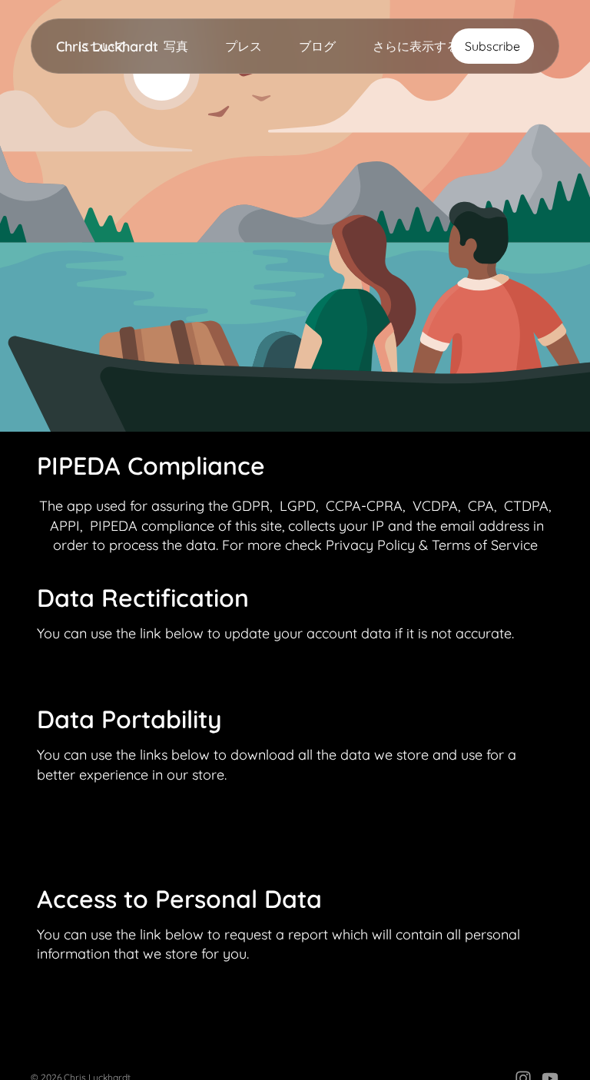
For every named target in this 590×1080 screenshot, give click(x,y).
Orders (73, 847)
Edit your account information (123, 668)
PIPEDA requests (97, 809)
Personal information (103, 828)
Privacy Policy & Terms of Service (432, 545)
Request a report (94, 989)
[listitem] (415, 46)
